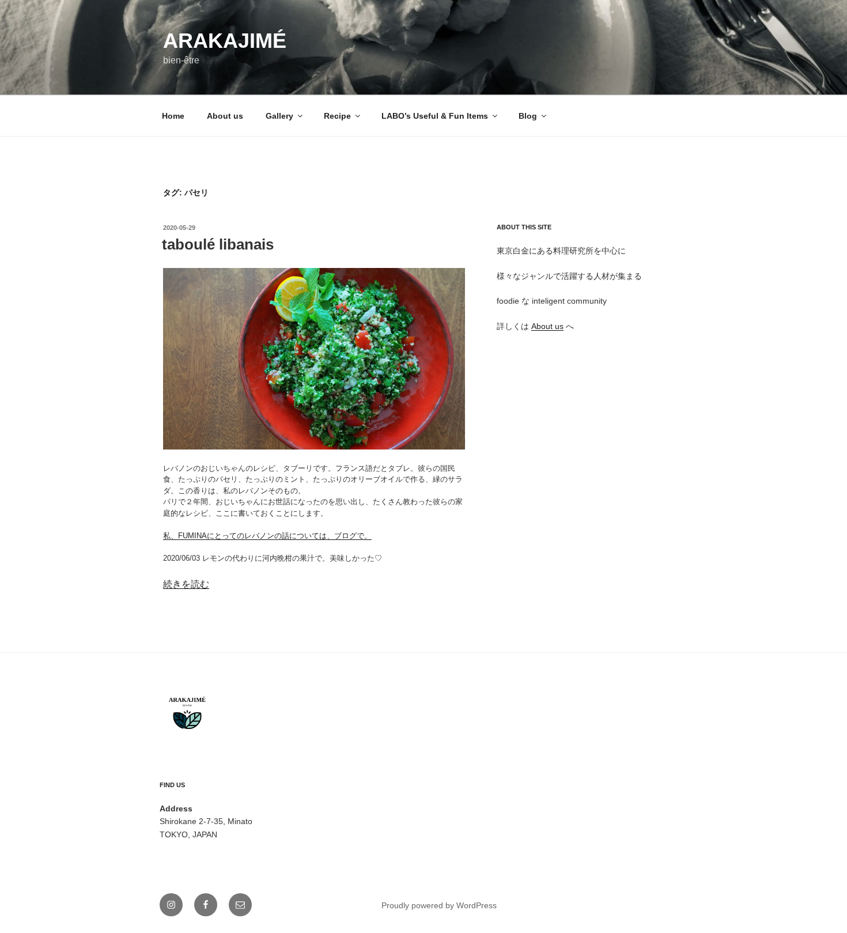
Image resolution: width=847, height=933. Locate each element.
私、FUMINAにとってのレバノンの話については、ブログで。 (267, 535)
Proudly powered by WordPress (439, 905)
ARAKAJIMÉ (224, 40)
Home (173, 115)
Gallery (279, 115)
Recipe (337, 115)
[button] (314, 358)
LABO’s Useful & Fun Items (434, 115)
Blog (528, 115)
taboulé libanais (218, 244)
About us (225, 115)
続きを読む (186, 584)
